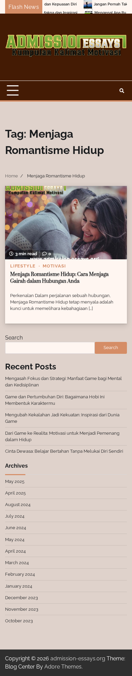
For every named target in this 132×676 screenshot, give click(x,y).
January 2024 (18, 586)
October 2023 (19, 620)
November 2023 (21, 609)
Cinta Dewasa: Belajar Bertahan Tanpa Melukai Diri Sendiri (64, 451)
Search (14, 337)
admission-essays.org (77, 658)
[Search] (122, 91)
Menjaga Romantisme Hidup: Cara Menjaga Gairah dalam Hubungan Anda (59, 278)
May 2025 (14, 481)
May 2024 (14, 539)
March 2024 (17, 562)
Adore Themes (63, 666)
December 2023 (21, 597)
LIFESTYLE (23, 265)
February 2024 (20, 574)
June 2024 (15, 527)
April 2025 (15, 493)
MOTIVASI (54, 265)
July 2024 (14, 516)
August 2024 (17, 504)
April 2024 (15, 551)
